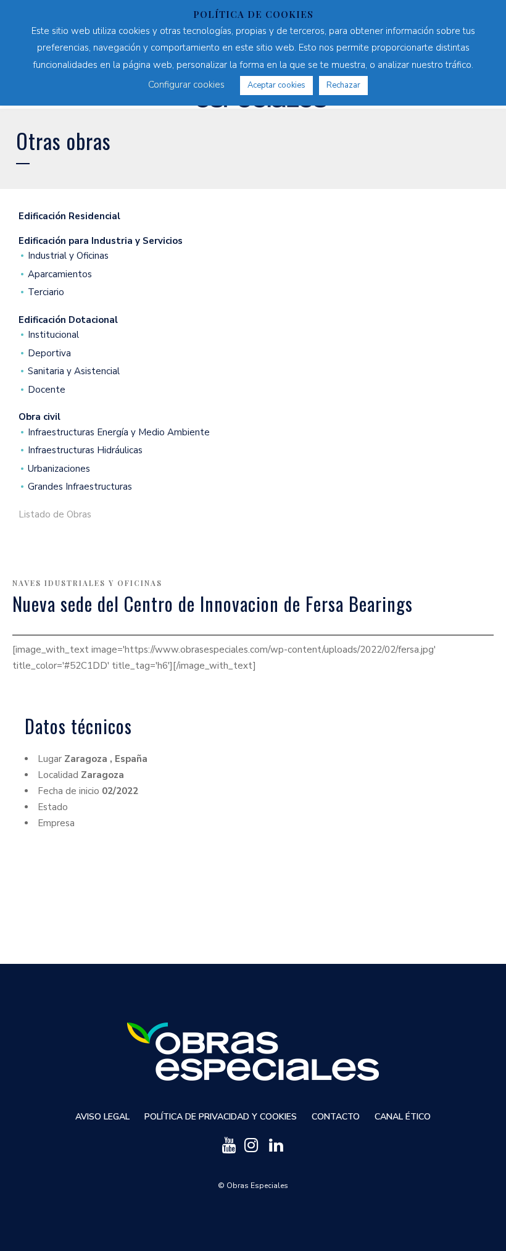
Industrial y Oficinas (68, 256)
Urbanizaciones (59, 469)
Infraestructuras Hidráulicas (85, 450)
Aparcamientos (60, 274)
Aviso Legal (102, 1117)
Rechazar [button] (343, 85)
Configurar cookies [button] (186, 84)
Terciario (46, 292)
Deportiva (49, 353)
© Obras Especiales (253, 1185)
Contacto (336, 1117)
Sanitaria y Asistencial (74, 371)
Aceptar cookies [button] (276, 85)
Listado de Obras (55, 515)
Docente (46, 390)
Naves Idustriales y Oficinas (87, 583)
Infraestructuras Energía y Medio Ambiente (119, 432)
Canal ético (403, 1117)
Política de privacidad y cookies (220, 1117)
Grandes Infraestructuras (80, 487)
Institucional (53, 335)
